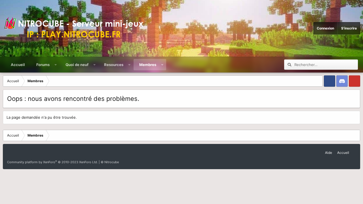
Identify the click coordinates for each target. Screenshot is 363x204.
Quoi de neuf (77, 64)
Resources (113, 64)
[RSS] (354, 150)
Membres (147, 64)
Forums (43, 64)
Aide (328, 152)
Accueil (18, 64)
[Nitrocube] (76, 28)
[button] (56, 64)
